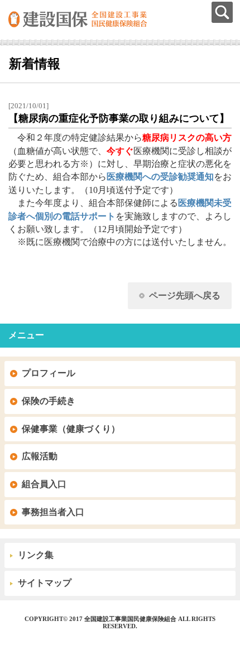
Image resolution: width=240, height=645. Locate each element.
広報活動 (39, 456)
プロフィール (48, 373)
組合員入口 (44, 484)
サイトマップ (44, 583)
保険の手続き (48, 401)
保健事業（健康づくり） (71, 429)
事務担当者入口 (53, 512)
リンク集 (36, 555)
